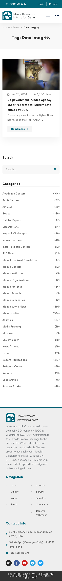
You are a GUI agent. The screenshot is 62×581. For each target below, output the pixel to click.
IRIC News (31, 253)
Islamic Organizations (31, 280)
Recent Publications (31, 359)
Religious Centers (31, 366)
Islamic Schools (31, 293)
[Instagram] (9, 563)
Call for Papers (31, 220)
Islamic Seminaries (31, 300)
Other (31, 353)
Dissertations (31, 226)
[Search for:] (31, 169)
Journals (31, 320)
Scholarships (31, 379)
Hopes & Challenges (31, 233)
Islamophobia (31, 313)
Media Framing (31, 326)
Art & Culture (31, 200)
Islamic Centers (31, 266)
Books (31, 213)
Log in (41, 3)
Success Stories (31, 386)
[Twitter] (40, 563)
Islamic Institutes (31, 273)
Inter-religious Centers (31, 246)
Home (6, 27)
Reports (31, 373)
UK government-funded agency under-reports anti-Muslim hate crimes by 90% (29, 105)
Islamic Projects (31, 286)
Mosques (31, 333)
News (16, 27)
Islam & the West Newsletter (31, 260)
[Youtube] (25, 563)
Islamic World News (31, 306)
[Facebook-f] (17, 563)
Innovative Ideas (31, 240)
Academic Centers (31, 193)
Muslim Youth (31, 339)
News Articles (31, 346)
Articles (31, 206)
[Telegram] (33, 563)
